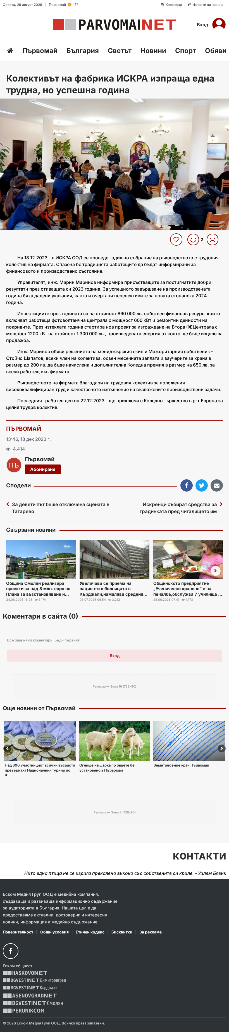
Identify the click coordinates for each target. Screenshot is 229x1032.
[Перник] (23, 1011)
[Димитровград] (34, 980)
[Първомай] (114, 24)
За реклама (150, 932)
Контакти (199, 856)
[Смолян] (33, 1003)
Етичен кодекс (90, 932)
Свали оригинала (20, 104)
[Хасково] (25, 973)
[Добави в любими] (177, 239)
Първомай (40, 51)
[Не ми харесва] (214, 239)
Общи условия (54, 932)
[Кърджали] (30, 988)
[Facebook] (10, 951)
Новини (153, 51)
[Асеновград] (30, 995)
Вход (202, 24)
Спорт (185, 51)
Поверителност (18, 932)
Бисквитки (121, 932)
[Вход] (219, 24)
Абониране (43, 469)
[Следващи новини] (216, 571)
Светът (120, 51)
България (82, 51)
